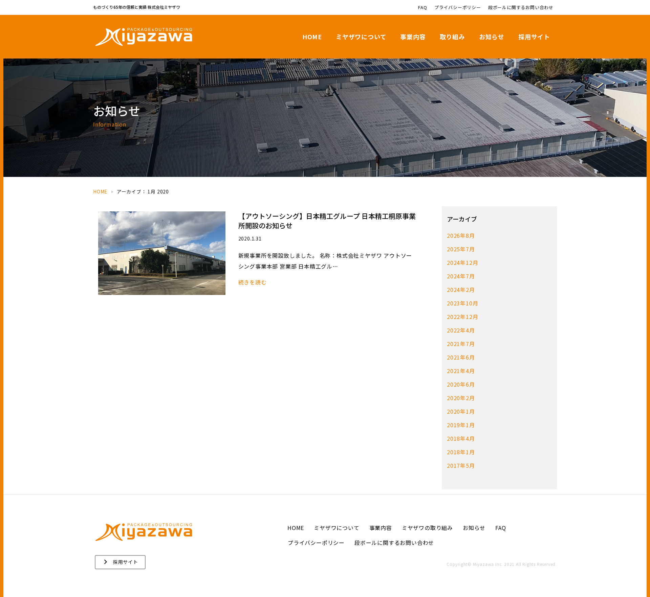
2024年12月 (462, 262)
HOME (312, 36)
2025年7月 (461, 249)
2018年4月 (461, 438)
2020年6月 (461, 384)
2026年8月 (461, 235)
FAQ (422, 7)
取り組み (452, 36)
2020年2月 (461, 398)
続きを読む (252, 282)
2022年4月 (461, 330)
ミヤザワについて (361, 36)
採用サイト (534, 36)
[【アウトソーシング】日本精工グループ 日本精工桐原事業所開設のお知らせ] (161, 252)
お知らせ (491, 36)
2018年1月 (461, 452)
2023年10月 (462, 303)
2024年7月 (461, 276)
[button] (120, 562)
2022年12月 (462, 317)
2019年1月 (461, 425)
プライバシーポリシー (457, 7)
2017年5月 (461, 465)
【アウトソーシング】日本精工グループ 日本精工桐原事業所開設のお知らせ (327, 220)
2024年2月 (461, 289)
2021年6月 (461, 357)
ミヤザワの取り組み (427, 528)
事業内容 (413, 36)
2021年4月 (461, 371)
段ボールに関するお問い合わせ (521, 7)
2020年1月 (461, 411)
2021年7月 (461, 344)
